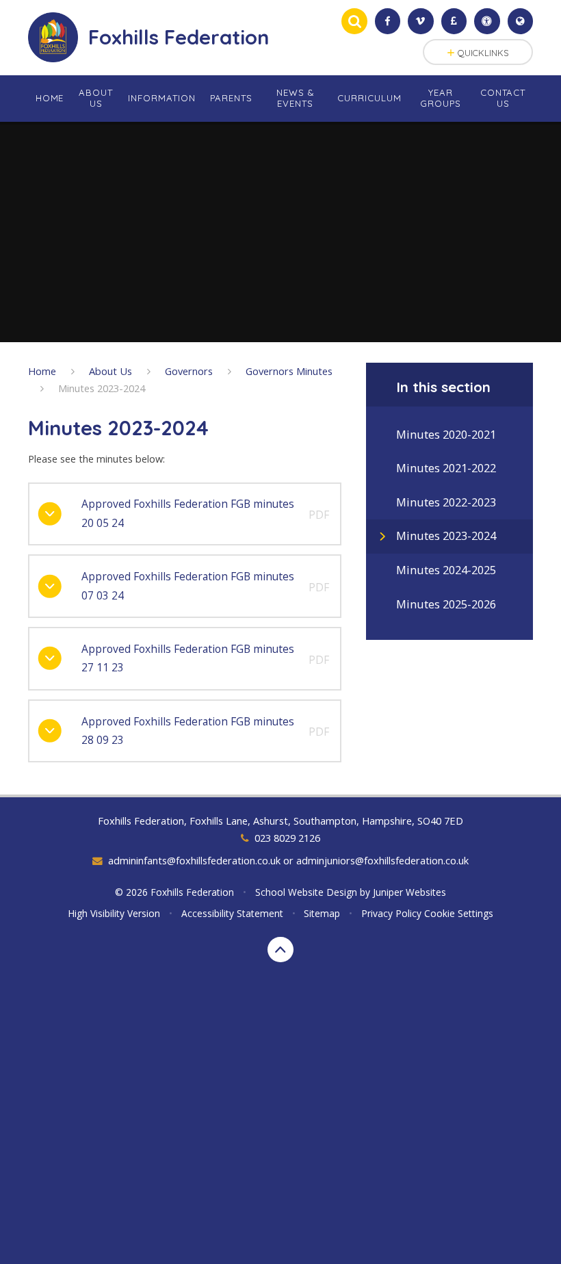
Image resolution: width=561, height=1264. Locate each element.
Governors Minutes (289, 371)
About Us (110, 371)
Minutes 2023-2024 (101, 388)
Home (42, 371)
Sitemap (322, 913)
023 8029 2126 (287, 837)
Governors (189, 371)
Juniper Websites (409, 892)
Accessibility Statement (232, 913)
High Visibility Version (114, 913)
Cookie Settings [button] (458, 913)
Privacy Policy (391, 913)
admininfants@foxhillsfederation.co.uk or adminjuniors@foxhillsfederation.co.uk (288, 860)
